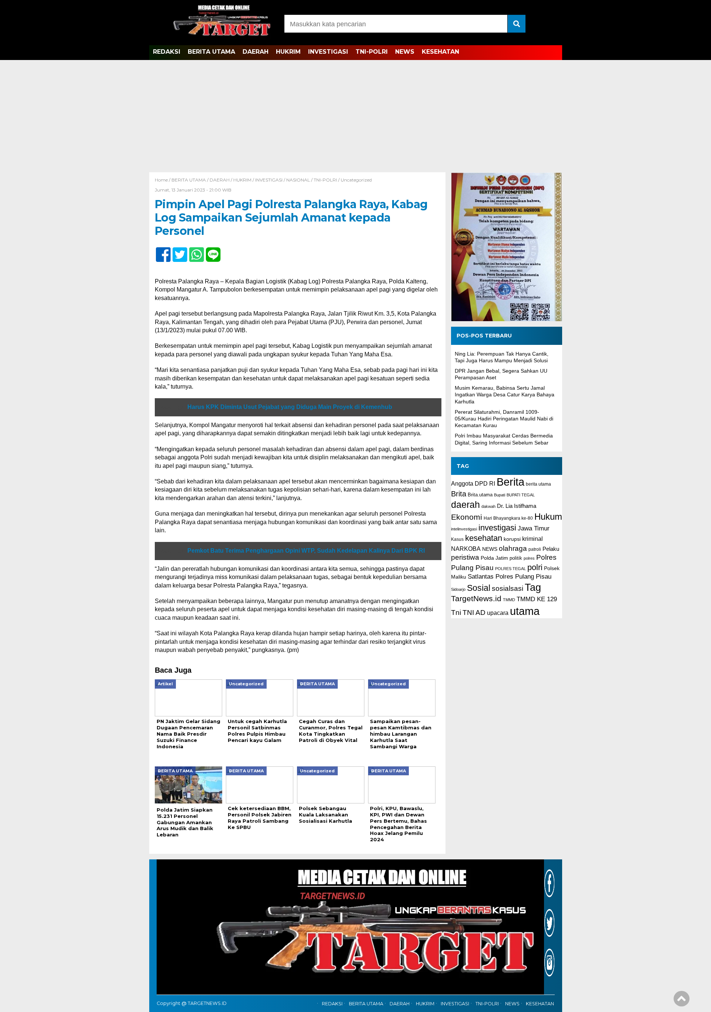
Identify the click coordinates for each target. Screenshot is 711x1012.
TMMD (509, 599)
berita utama (538, 484)
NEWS (404, 51)
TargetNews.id (476, 598)
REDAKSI (166, 51)
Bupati (499, 495)
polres (529, 558)
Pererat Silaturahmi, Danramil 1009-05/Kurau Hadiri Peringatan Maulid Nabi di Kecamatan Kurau (504, 418)
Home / (163, 180)
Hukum (548, 517)
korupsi (512, 539)
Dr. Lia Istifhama (516, 506)
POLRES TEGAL (510, 568)
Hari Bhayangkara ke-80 (508, 518)
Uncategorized (356, 180)
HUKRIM (288, 51)
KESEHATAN (440, 51)
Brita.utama (480, 494)
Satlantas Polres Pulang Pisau (509, 576)
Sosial (478, 588)
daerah (465, 504)
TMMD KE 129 (537, 599)
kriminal (532, 538)
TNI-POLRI (372, 51)
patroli (534, 549)
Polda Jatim (494, 558)
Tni (456, 612)
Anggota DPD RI (473, 483)
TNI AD (474, 612)
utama (525, 611)
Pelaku (551, 549)
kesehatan (483, 538)
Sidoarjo (458, 589)
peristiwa (465, 557)
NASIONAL (298, 180)
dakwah (488, 506)
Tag (533, 587)
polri (535, 567)
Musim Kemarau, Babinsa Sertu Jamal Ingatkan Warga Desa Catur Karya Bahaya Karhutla (504, 394)
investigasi (497, 527)
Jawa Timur (534, 528)
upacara (497, 613)
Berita (510, 482)
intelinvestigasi (464, 529)
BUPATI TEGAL (521, 495)
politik (516, 558)
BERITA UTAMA (211, 51)
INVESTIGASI (328, 51)
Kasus (457, 539)
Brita (458, 494)
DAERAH (255, 51)
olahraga (513, 548)
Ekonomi (466, 517)
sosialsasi (507, 588)
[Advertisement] (355, 117)
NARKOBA (466, 548)
